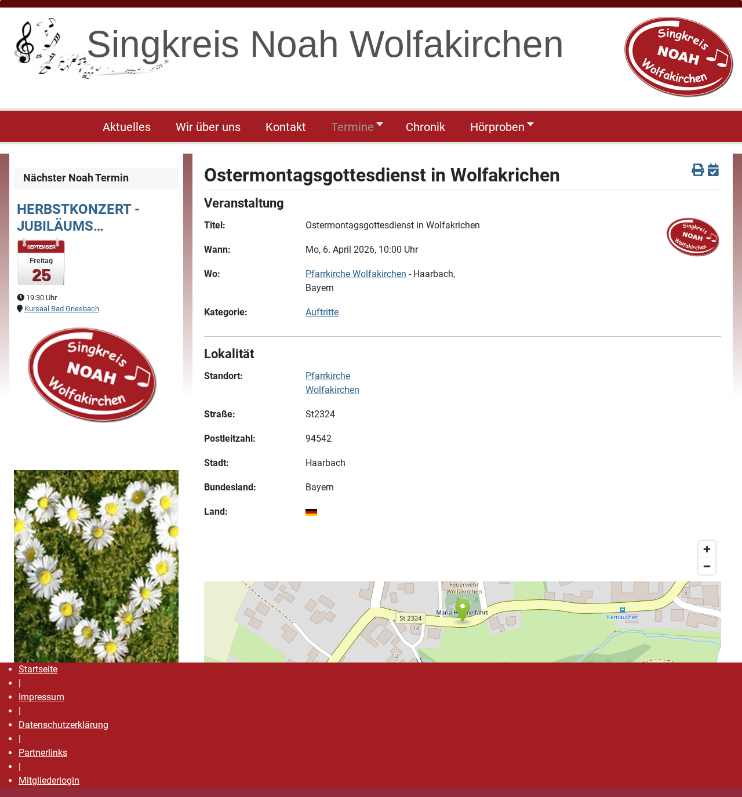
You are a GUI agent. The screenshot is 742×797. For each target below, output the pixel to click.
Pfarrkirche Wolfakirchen (355, 273)
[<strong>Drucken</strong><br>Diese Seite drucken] (698, 170)
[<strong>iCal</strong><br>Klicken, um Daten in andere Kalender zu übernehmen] (713, 170)
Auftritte (322, 312)
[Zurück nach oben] (722, 775)
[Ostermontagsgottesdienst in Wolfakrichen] (692, 235)
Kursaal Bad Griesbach (61, 308)
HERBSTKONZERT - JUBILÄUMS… (78, 217)
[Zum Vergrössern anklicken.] (90, 373)
